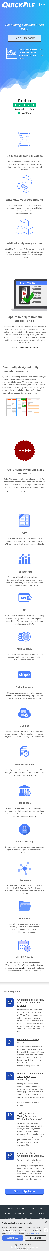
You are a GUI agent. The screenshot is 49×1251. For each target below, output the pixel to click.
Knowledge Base (36, 1209)
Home (10, 1209)
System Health (10, 1218)
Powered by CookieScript (24, 1248)
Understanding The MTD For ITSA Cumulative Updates (30, 1002)
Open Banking (29, 816)
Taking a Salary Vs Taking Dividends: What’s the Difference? (29, 1116)
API (31, 624)
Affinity (41, 1213)
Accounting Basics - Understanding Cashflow (30, 1154)
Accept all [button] (12, 1238)
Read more (34, 1233)
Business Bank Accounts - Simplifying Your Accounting (30, 1076)
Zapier (22, 893)
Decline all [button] (35, 1238)
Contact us (41, 1218)
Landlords (23, 968)
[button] (24, 1244)
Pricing (7, 1213)
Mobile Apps (19, 1213)
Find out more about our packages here (24, 492)
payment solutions (13, 695)
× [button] (46, 1222)
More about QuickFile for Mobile (24, 347)
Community (21, 1209)
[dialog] (24, 1235)
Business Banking (26, 1218)
